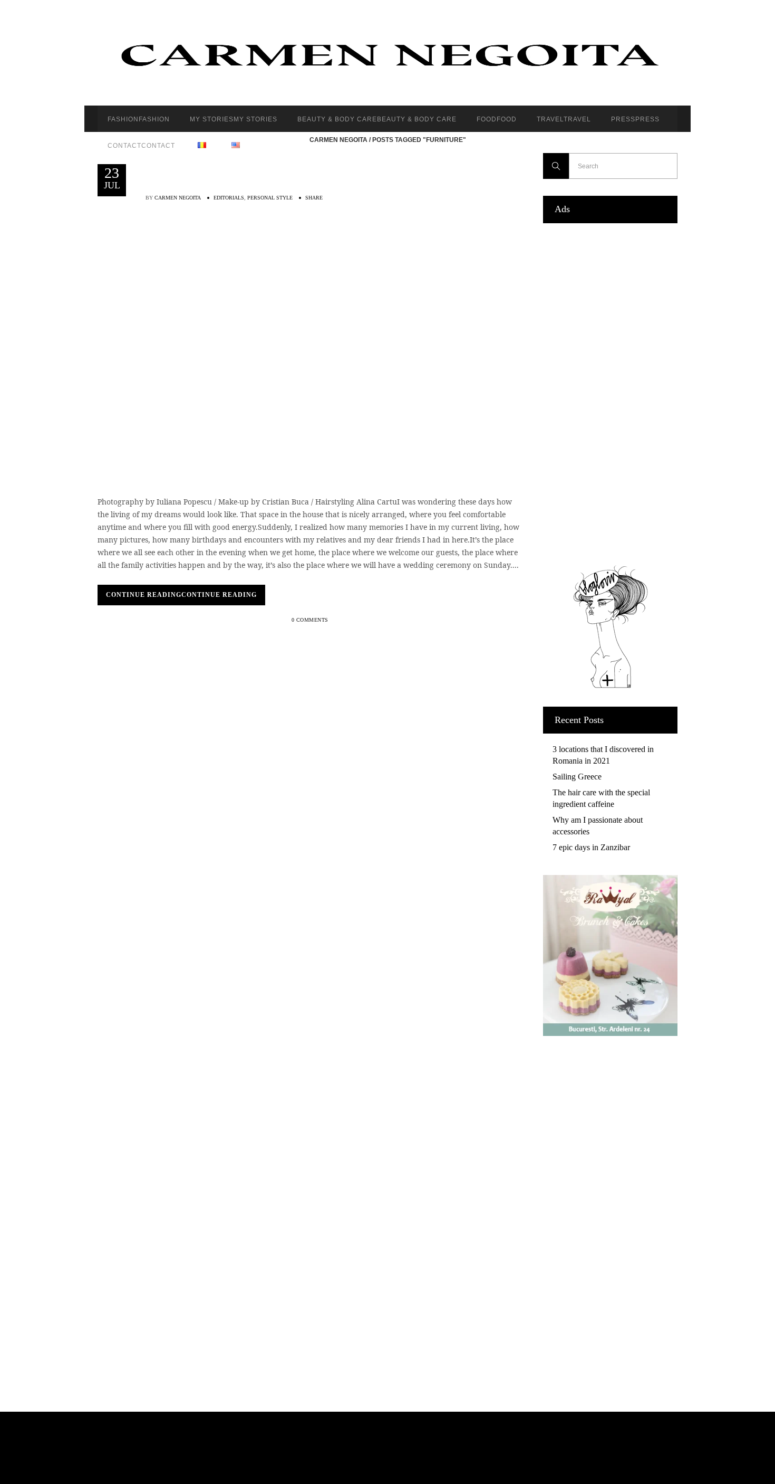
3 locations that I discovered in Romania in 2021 (603, 755)
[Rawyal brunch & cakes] (610, 1033)
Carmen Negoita (338, 140)
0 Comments (310, 620)
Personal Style (270, 198)
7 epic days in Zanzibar (591, 847)
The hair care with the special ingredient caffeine (601, 798)
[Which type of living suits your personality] (309, 342)
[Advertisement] (610, 391)
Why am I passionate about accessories (598, 825)
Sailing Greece (577, 776)
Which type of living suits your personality (308, 255)
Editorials (229, 198)
